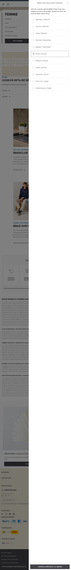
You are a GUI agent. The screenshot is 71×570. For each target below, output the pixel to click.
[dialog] (50, 285)
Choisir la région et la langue (50, 567)
